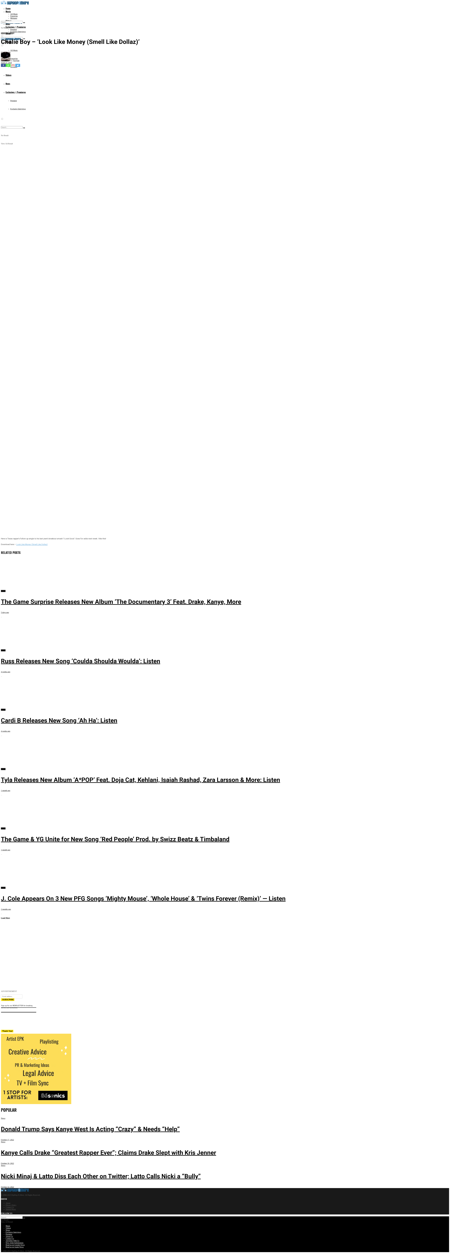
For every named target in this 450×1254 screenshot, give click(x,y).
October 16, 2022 (7, 1163)
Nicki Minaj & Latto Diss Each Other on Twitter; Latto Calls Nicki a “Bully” (101, 1176)
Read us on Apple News (15, 1247)
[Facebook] (3, 65)
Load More (5, 918)
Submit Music (11, 1209)
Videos (8, 1228)
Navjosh (16, 61)
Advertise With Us (12, 1241)
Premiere (13, 30)
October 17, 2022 (7, 1140)
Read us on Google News (15, 1245)
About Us (9, 1236)
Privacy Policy (11, 1205)
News (3, 1118)
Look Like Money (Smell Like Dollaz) (32, 544)
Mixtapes (13, 18)
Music (8, 11)
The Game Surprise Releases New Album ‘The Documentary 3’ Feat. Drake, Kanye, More (121, 601)
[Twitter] (17, 65)
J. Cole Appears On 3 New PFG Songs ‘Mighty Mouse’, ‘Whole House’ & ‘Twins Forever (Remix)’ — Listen (143, 898)
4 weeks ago (5, 672)
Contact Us (10, 1207)
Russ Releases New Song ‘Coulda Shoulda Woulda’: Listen (80, 661)
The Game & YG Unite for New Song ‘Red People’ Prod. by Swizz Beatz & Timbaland (115, 839)
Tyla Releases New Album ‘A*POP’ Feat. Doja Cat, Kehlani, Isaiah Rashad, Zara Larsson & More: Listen (140, 779)
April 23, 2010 (6, 63)
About (8, 1203)
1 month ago (5, 791)
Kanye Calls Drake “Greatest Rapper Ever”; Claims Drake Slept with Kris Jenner (108, 1152)
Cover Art (5, 33)
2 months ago (6, 909)
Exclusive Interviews (18, 32)
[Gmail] (13, 65)
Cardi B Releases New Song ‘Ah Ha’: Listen (59, 720)
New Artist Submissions (14, 1243)
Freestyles (14, 16)
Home (8, 8)
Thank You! (7, 1031)
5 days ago (5, 612)
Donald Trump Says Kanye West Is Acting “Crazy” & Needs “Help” (90, 1129)
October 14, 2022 (7, 1187)
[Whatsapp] (8, 65)
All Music (14, 14)
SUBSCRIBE (8, 999)
